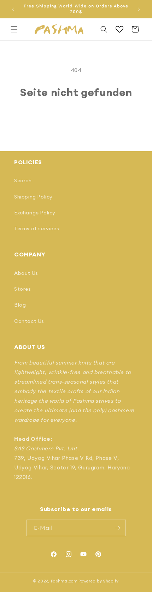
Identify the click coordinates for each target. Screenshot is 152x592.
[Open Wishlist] (119, 29)
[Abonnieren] (117, 528)
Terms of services (36, 228)
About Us (26, 273)
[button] (14, 29)
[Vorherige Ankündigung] (13, 9)
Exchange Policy (34, 212)
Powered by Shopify (98, 581)
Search (23, 180)
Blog (20, 305)
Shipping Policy (33, 197)
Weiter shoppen (76, 117)
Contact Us (29, 321)
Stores (22, 289)
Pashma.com (64, 581)
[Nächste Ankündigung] (139, 9)
